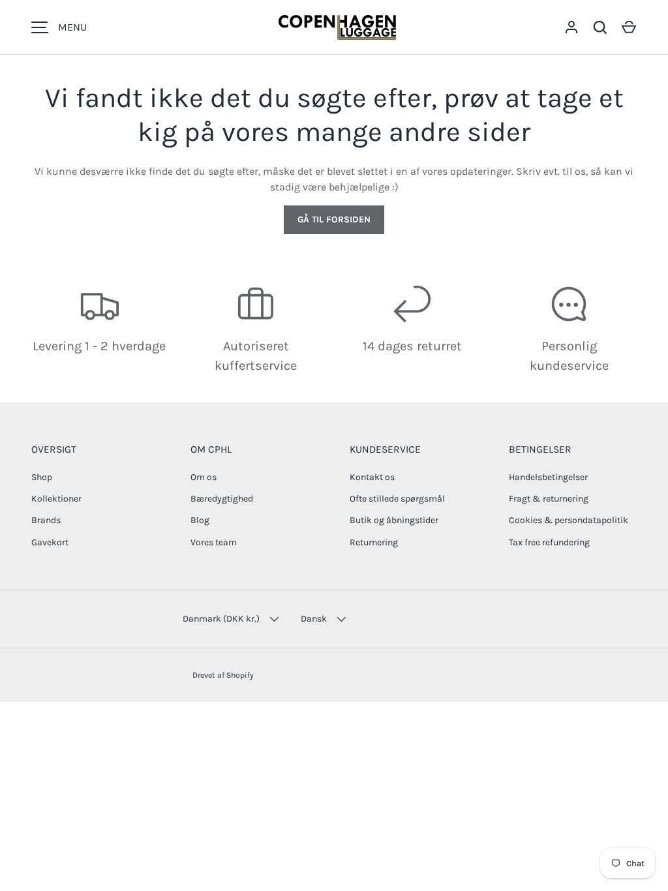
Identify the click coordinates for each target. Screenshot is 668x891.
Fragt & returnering (548, 498)
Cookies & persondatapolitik (568, 520)
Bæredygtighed (221, 498)
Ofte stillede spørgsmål (397, 498)
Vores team (213, 542)
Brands (46, 520)
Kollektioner (56, 498)
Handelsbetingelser (548, 477)
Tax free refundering (549, 542)
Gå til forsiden (334, 219)
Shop (41, 477)
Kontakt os (372, 477)
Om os (203, 477)
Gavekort (49, 542)
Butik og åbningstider (394, 520)
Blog (199, 520)
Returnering (374, 542)
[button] (629, 27)
